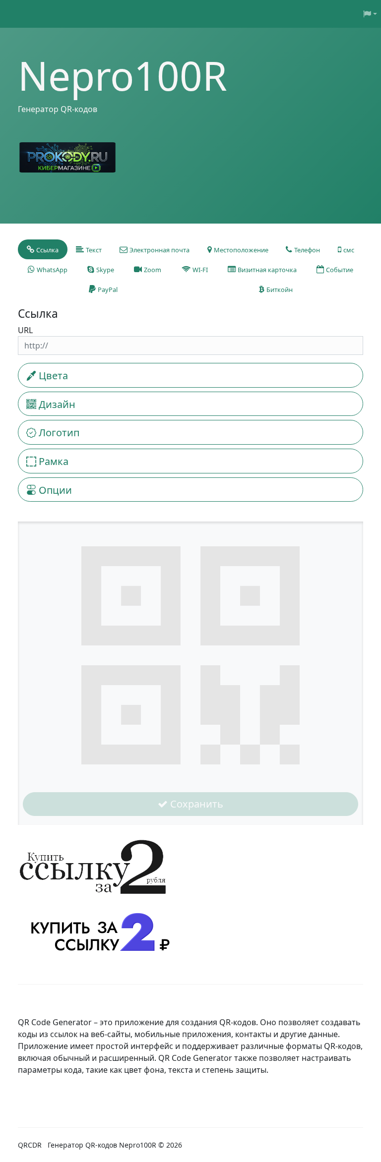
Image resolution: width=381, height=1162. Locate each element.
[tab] (42, 249)
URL (25, 330)
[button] (370, 14)
